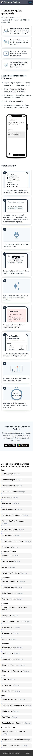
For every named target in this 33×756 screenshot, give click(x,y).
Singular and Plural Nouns (16, 740)
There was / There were (15, 671)
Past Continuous (12, 509)
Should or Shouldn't (13, 699)
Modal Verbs (10, 711)
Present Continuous (13, 492)
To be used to (11, 685)
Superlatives (10, 555)
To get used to (11, 691)
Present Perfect (12, 486)
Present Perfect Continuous (13, 522)
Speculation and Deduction (16, 723)
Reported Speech (12, 659)
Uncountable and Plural (15, 745)
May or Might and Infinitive (16, 705)
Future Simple (11, 474)
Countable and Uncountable (13, 732)
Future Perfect (11, 535)
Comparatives (11, 561)
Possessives (10, 633)
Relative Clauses (12, 647)
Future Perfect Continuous (16, 541)
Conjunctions (11, 653)
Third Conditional (12, 593)
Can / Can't (10, 717)
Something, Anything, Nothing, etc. (15, 608)
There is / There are (13, 665)
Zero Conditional (12, 599)
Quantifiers (10, 616)
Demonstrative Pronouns (15, 622)
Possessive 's (11, 627)
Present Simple (11, 480)
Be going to (10, 547)
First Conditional (12, 587)
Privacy (27, 753)
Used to (8, 679)
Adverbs (9, 567)
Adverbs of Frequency (14, 573)
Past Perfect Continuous (15, 515)
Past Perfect (10, 503)
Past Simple (10, 497)
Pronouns (9, 639)
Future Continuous (13, 529)
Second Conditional (13, 581)
